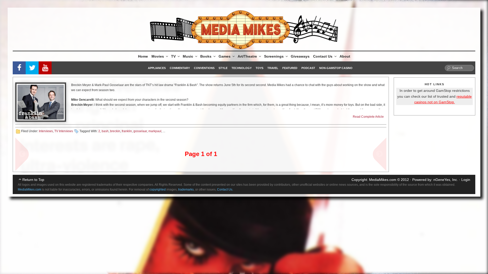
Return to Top (33, 180)
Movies (157, 56)
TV (173, 56)
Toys (259, 68)
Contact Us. (225, 189)
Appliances (157, 68)
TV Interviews (63, 131)
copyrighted (157, 189)
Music (188, 56)
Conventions (204, 68)
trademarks (186, 189)
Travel (272, 68)
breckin (115, 131)
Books (205, 56)
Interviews (46, 131)
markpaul (154, 131)
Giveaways (300, 56)
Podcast (308, 68)
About (345, 56)
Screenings (274, 56)
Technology (242, 68)
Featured (289, 68)
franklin (127, 131)
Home (143, 56)
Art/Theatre (247, 56)
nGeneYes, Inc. (445, 180)
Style (223, 68)
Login (465, 180)
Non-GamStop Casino (336, 68)
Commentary (180, 68)
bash (105, 131)
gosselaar (140, 131)
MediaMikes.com (382, 180)
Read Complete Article (368, 116)
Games (225, 56)
